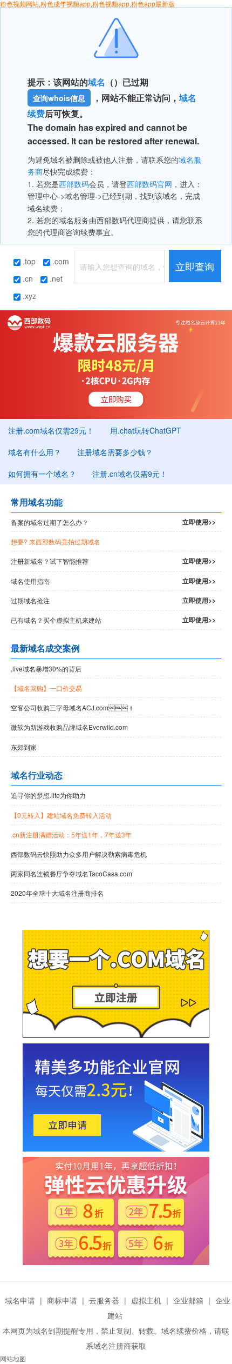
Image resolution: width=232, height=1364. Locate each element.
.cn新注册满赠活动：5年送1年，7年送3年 (71, 834)
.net (55, 278)
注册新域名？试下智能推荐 (113, 560)
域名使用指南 (113, 580)
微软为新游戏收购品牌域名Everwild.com (69, 726)
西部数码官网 (149, 183)
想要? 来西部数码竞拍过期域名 (55, 541)
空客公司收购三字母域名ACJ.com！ (72, 707)
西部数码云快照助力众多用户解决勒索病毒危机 (79, 854)
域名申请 (20, 1300)
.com (59, 261)
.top (28, 261)
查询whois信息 (59, 97)
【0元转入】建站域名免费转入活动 (61, 815)
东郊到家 (24, 746)
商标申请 (62, 1300)
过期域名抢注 (113, 600)
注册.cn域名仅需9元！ (129, 473)
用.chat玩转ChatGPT (145, 430)
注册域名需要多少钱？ (115, 452)
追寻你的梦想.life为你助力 (48, 795)
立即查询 (194, 266)
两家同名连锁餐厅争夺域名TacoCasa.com (71, 873)
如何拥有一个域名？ (42, 473)
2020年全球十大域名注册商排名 (57, 892)
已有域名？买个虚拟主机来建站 (113, 619)
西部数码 (74, 183)
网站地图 (13, 1358)
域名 (96, 82)
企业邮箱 (188, 1300)
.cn (27, 278)
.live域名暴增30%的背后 (46, 668)
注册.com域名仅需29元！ (51, 430)
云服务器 (104, 1300)
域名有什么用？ (34, 452)
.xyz (28, 295)
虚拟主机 (146, 1300)
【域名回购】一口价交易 (46, 688)
